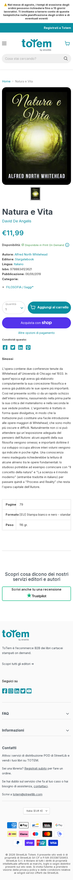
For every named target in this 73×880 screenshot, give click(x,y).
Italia (35, 810)
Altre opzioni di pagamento (36, 332)
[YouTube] (28, 690)
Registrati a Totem (57, 27)
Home (6, 81)
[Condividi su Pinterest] (28, 347)
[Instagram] (10, 690)
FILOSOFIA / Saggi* (19, 287)
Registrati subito (35, 768)
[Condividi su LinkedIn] (20, 347)
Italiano (19, 264)
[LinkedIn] (16, 690)
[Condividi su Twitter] (13, 347)
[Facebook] (4, 690)
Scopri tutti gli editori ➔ (18, 664)
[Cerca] (65, 58)
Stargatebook (24, 259)
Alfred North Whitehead (31, 254)
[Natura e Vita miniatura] (35, 193)
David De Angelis (16, 221)
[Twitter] (22, 690)
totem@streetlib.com (27, 794)
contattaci (41, 786)
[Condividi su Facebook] (5, 347)
